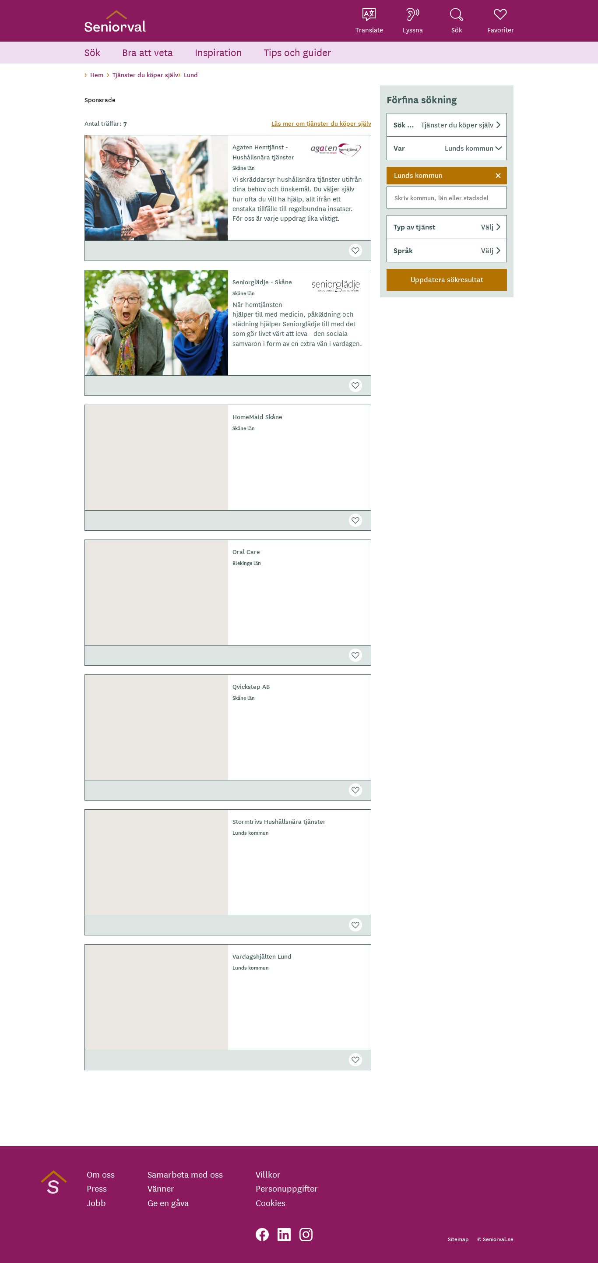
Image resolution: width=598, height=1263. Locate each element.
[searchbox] (447, 197)
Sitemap (458, 1239)
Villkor (268, 1174)
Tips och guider (297, 52)
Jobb (96, 1202)
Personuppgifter (287, 1188)
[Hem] (115, 21)
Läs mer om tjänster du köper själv (321, 123)
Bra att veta (147, 52)
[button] (447, 125)
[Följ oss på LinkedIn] (284, 1234)
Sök (92, 52)
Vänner (161, 1188)
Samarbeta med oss (185, 1174)
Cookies (270, 1202)
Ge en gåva (168, 1202)
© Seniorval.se (495, 1239)
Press (97, 1188)
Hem (96, 74)
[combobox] (447, 188)
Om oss (101, 1174)
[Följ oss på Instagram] (306, 1234)
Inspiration (218, 52)
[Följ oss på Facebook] (262, 1234)
